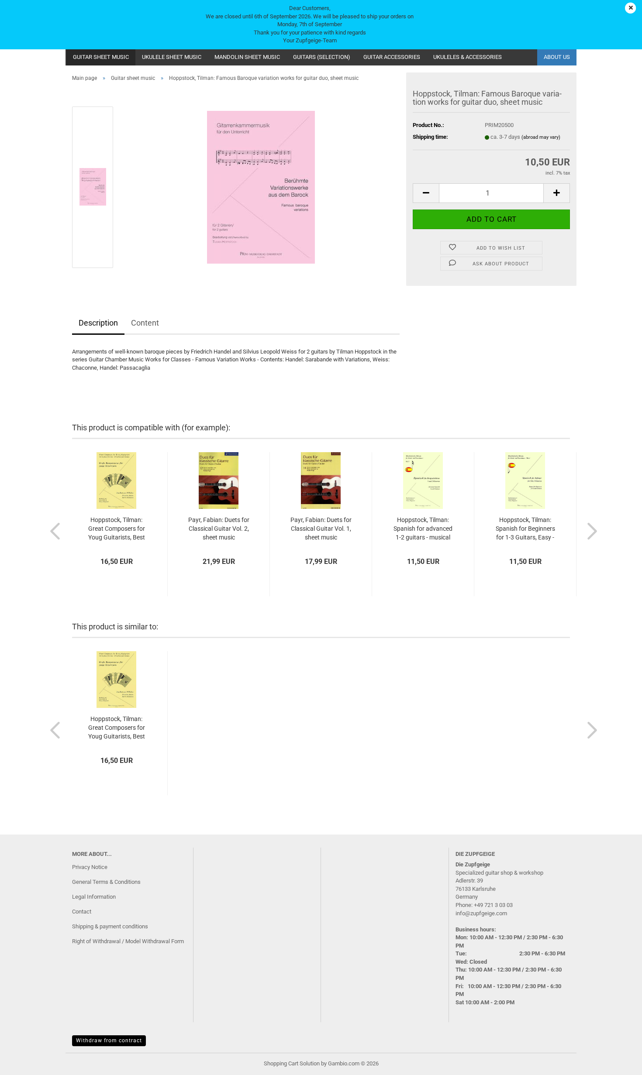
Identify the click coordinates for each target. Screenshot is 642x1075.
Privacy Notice (89, 867)
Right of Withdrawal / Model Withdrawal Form (128, 941)
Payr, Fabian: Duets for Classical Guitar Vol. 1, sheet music (321, 528)
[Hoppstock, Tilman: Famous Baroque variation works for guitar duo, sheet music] (261, 186)
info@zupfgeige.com (481, 913)
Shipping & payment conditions (110, 926)
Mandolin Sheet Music (247, 57)
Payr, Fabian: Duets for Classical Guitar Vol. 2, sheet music (218, 528)
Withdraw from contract (109, 1040)
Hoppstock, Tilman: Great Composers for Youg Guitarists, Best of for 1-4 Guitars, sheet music (116, 529)
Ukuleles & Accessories (467, 57)
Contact (81, 911)
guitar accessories (391, 57)
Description (98, 322)
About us (557, 57)
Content (145, 322)
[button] (426, 193)
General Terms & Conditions (106, 882)
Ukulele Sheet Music (171, 57)
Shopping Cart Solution (292, 1063)
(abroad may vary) (540, 137)
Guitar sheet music (101, 57)
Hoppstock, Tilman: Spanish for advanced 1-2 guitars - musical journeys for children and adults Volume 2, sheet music (422, 529)
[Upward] (618, 1062)
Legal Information (94, 896)
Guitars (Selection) (321, 57)
